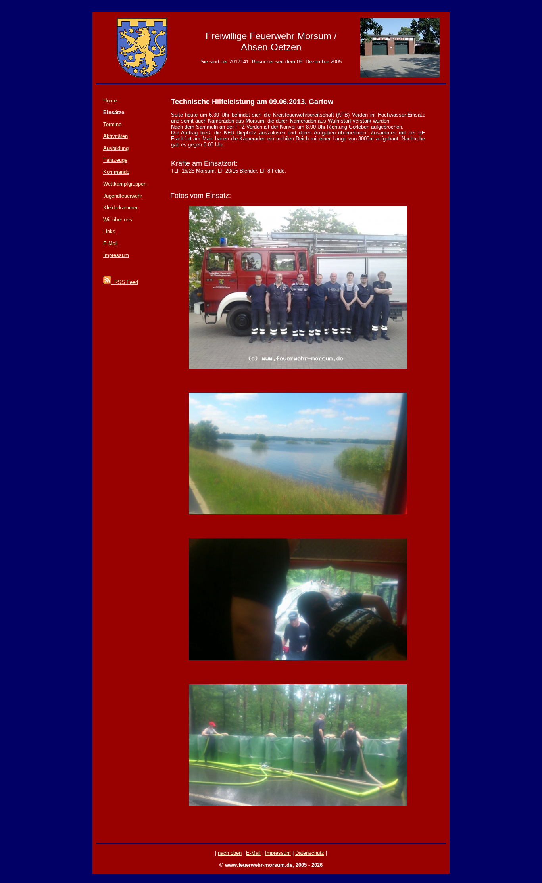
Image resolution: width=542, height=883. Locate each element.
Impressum (116, 255)
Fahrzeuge (115, 160)
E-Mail (110, 243)
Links (109, 231)
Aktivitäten (115, 136)
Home (110, 101)
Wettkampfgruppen (124, 184)
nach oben (230, 853)
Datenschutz (309, 853)
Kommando (116, 172)
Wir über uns (117, 220)
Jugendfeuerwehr (122, 196)
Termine (112, 124)
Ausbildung (116, 148)
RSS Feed (124, 282)
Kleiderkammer (120, 208)
